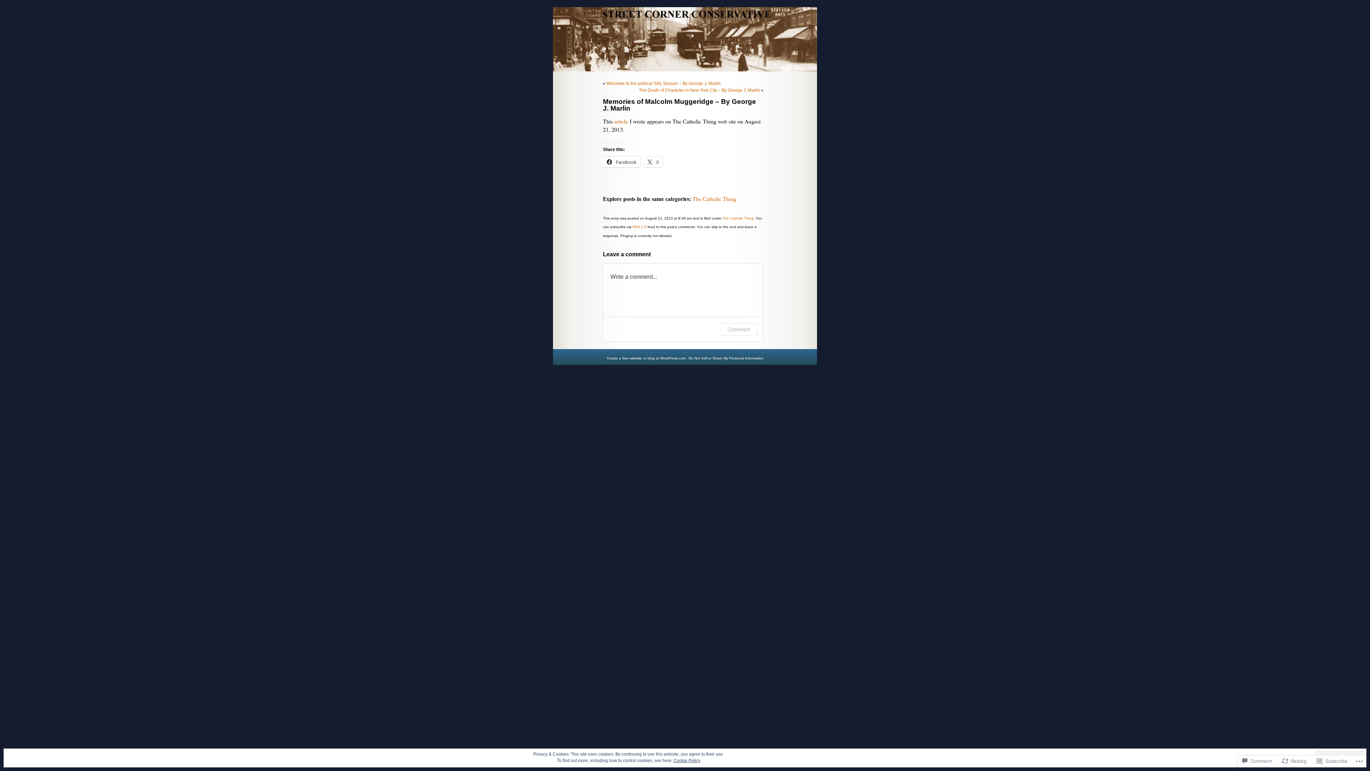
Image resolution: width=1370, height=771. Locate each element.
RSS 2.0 (639, 227)
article (621, 121)
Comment (738, 329)
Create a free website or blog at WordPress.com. (647, 358)
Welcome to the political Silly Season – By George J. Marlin (664, 83)
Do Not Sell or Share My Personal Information (726, 358)
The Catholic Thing (714, 198)
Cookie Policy (687, 760)
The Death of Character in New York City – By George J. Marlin (699, 90)
